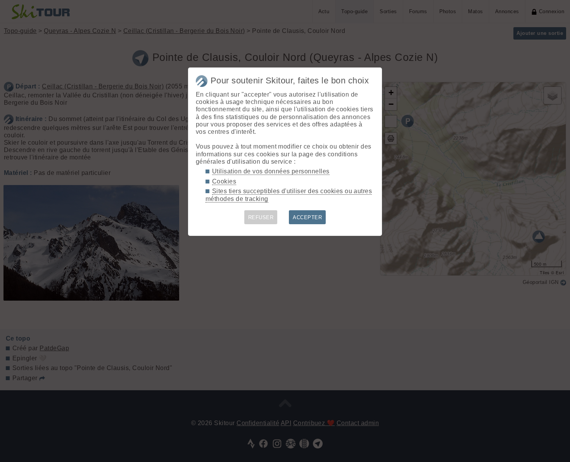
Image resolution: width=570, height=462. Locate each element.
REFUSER (260, 217)
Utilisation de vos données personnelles (271, 171)
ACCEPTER (307, 217)
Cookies (224, 181)
